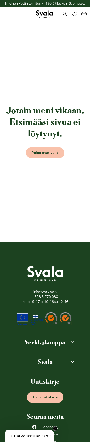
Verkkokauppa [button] (45, 342)
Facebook (49, 427)
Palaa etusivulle (45, 153)
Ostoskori (84, 14)
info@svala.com (45, 291)
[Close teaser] (55, 428)
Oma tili (65, 14)
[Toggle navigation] (6, 14)
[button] (29, 436)
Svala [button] (45, 362)
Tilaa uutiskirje (45, 397)
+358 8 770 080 (45, 297)
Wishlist (74, 14)
